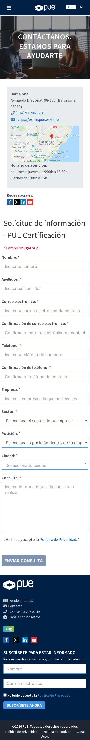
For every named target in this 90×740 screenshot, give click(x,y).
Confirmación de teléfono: (25, 367)
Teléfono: (10, 345)
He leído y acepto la (38, 695)
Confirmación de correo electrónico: (34, 323)
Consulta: (10, 477)
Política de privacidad (22, 731)
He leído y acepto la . (43, 539)
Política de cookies (57, 731)
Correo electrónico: (19, 301)
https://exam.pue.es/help (37, 119)
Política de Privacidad (58, 539)
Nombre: (9, 257)
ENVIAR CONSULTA (23, 560)
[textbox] (45, 466)
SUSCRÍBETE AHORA (24, 705)
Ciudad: (8, 455)
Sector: (8, 411)
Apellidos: (10, 279)
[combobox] (45, 465)
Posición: (10, 433)
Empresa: (10, 389)
